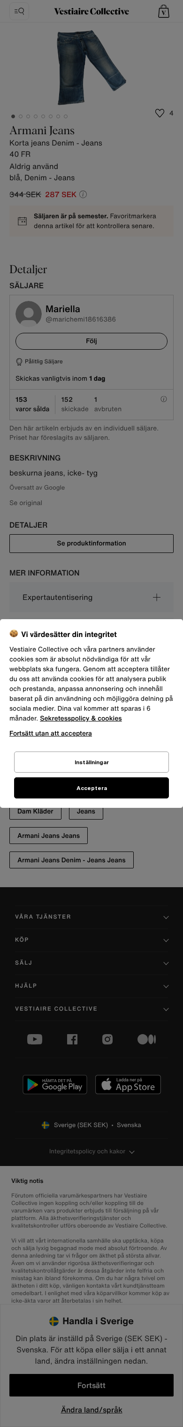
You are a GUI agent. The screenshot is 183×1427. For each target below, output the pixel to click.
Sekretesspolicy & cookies (81, 718)
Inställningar (92, 762)
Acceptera (91, 788)
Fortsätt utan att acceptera (50, 733)
